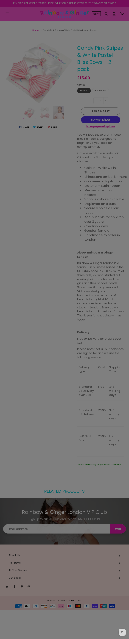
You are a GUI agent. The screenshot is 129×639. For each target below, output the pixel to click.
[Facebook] (60, 57)
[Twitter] (53, 57)
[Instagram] (73, 57)
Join (94, 47)
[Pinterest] (67, 57)
